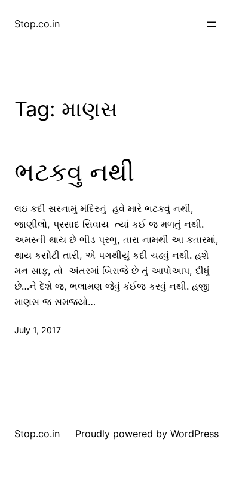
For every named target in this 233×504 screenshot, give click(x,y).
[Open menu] (211, 24)
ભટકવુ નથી (74, 172)
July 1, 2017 (37, 330)
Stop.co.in (37, 24)
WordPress (194, 434)
